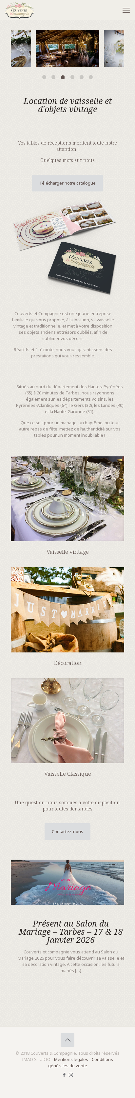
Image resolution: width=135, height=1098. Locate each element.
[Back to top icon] (67, 1040)
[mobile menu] (126, 9)
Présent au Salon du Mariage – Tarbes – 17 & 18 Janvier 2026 (71, 931)
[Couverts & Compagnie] (19, 10)
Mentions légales (71, 1059)
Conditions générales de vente (80, 1062)
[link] (67, 247)
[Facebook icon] (64, 1074)
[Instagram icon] (70, 1074)
